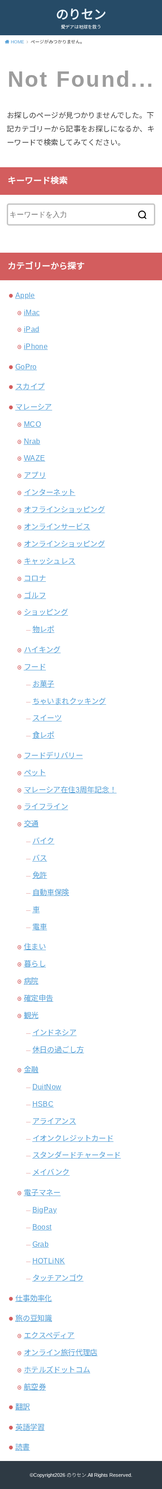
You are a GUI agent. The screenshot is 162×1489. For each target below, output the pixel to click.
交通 (31, 824)
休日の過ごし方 (58, 1050)
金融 (31, 1069)
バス (39, 858)
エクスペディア (49, 1335)
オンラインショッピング (64, 544)
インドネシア (54, 1032)
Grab (40, 1244)
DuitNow (47, 1087)
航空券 (35, 1387)
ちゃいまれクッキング (69, 701)
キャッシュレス (50, 561)
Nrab (32, 441)
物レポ (43, 629)
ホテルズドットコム (57, 1370)
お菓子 (43, 684)
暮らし (35, 964)
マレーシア (33, 407)
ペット (35, 772)
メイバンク (51, 1172)
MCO (32, 424)
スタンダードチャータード (76, 1155)
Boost (42, 1227)
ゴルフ (35, 595)
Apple (25, 295)
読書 (22, 1447)
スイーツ (47, 718)
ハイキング (42, 650)
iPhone (36, 346)
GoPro (26, 367)
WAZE (34, 458)
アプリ (35, 475)
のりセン (81, 15)
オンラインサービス (57, 527)
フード (35, 667)
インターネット (50, 492)
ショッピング (46, 612)
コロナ (35, 578)
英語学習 (30, 1427)
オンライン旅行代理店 (61, 1352)
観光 (31, 1015)
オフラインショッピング (64, 509)
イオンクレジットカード (73, 1138)
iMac (32, 312)
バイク (43, 841)
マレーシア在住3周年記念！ (70, 790)
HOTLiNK (48, 1261)
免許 (39, 875)
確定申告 (39, 998)
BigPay (44, 1210)
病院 (31, 981)
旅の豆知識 (33, 1318)
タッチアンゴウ (58, 1278)
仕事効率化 (33, 1298)
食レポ (43, 735)
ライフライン (46, 806)
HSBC (43, 1104)
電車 (39, 927)
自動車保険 (50, 892)
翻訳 (22, 1407)
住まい (35, 946)
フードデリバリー (53, 755)
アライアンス (54, 1121)
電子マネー (42, 1192)
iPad (32, 329)
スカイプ (30, 386)
